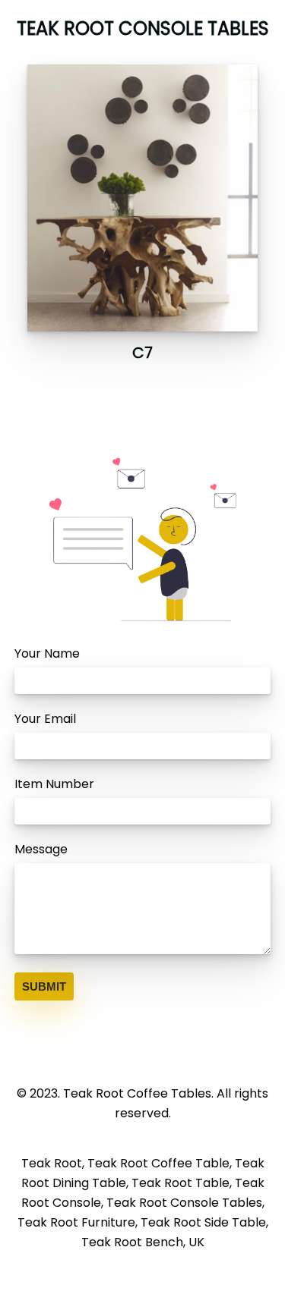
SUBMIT (44, 986)
